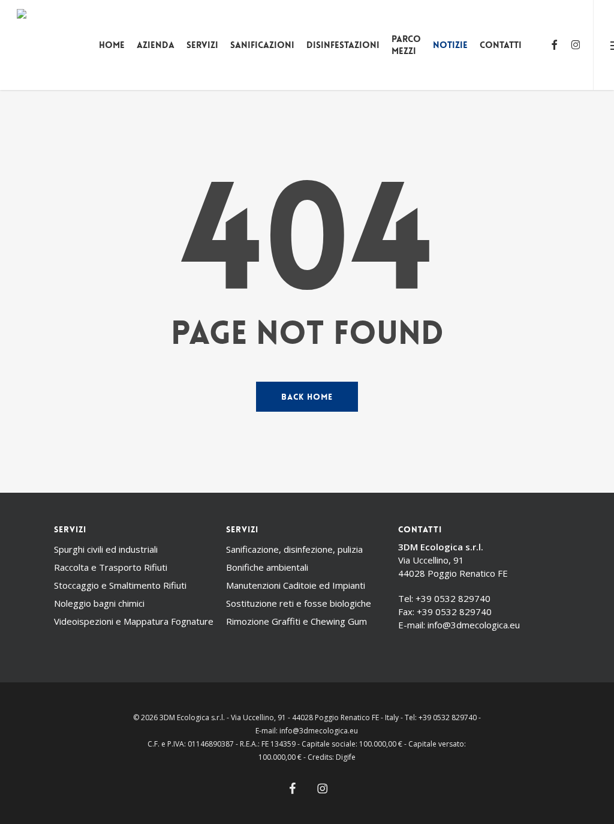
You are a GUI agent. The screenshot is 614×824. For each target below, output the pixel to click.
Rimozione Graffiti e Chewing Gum (296, 621)
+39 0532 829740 (453, 598)
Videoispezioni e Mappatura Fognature (133, 621)
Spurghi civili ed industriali (106, 549)
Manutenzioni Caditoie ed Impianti (295, 585)
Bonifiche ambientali (267, 567)
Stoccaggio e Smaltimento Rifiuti (120, 585)
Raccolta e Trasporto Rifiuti (110, 567)
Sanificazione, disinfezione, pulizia (294, 549)
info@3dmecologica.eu (474, 625)
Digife (346, 757)
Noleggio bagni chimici (99, 603)
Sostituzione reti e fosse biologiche (298, 603)
